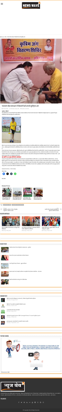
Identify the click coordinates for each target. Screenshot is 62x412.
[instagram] (43, 402)
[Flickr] (29, 402)
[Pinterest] (24, 402)
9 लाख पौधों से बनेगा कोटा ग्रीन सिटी (13, 309)
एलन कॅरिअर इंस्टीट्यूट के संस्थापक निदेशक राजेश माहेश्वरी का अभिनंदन (31, 228)
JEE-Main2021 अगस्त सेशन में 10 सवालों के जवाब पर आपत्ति (17, 321)
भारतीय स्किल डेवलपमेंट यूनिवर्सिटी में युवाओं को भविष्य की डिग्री (52, 209)
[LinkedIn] (27, 402)
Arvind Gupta (5, 108)
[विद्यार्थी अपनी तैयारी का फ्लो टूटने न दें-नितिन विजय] (5, 282)
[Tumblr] (38, 402)
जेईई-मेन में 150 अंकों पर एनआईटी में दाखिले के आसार (16, 304)
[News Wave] (31, 5)
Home (2, 36)
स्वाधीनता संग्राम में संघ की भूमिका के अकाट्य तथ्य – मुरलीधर (20, 247)
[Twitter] (21, 402)
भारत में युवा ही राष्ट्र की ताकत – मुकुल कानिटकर (18, 263)
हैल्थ (5, 36)
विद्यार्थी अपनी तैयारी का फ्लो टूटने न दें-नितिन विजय (18, 279)
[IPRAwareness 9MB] (31, 355)
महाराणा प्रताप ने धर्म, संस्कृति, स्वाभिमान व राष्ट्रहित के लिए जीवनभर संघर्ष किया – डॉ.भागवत (25, 271)
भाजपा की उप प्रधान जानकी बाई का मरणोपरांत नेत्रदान (19, 255)
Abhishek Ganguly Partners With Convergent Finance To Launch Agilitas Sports (23, 315)
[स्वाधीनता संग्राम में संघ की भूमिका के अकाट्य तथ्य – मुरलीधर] (5, 250)
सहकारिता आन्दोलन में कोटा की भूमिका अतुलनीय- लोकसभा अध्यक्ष (10, 209)
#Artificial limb (7, 204)
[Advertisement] (31, 21)
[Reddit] (35, 402)
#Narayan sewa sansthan (17, 204)
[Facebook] (19, 402)
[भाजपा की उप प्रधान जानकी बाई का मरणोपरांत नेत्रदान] (5, 258)
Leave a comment (25, 108)
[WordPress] (40, 402)
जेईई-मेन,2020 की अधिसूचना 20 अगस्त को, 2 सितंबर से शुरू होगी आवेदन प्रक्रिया (21, 298)
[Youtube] (32, 402)
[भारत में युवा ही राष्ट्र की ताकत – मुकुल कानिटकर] (5, 266)
